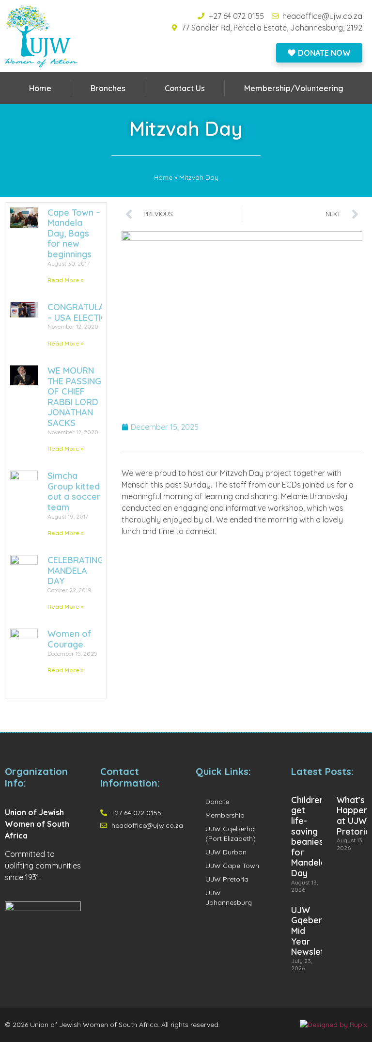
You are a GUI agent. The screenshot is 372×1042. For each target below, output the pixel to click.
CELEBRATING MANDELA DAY (75, 570)
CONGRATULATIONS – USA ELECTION (88, 312)
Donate (217, 801)
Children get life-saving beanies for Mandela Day (308, 836)
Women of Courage (69, 639)
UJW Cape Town (232, 865)
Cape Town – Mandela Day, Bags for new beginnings (73, 233)
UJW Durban (226, 852)
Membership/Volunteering (293, 88)
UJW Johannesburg (228, 897)
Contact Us (185, 88)
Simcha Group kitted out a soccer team (73, 491)
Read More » (65, 280)
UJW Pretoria (226, 879)
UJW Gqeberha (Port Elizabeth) (230, 833)
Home (40, 88)
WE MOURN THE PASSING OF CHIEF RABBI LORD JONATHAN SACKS (74, 396)
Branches (108, 88)
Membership (225, 815)
